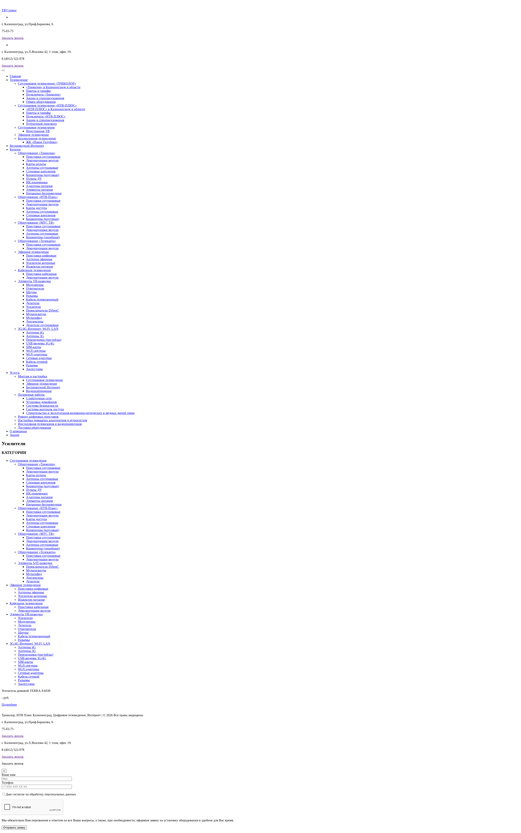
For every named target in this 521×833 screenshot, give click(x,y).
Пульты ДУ (34, 178)
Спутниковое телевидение (36, 127)
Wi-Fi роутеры (36, 350)
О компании (18, 431)
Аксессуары (34, 369)
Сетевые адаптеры (39, 358)
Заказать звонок (13, 38)
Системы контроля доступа (45, 409)
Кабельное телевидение (34, 270)
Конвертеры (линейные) (43, 237)
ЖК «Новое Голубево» (42, 142)
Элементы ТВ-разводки (34, 281)
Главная (15, 76)
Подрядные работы (31, 394)
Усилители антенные (40, 263)
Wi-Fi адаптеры (36, 354)
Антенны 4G (35, 332)
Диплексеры (34, 321)
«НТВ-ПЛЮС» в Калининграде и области (55, 109)
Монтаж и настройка (32, 376)
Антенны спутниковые (42, 167)
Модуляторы (35, 285)
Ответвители (35, 288)
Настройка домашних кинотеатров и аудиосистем (52, 420)
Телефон (7, 782)
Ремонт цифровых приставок (38, 416)
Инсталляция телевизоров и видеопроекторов (50, 424)
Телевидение (19, 80)
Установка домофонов (41, 402)
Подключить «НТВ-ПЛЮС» (46, 116)
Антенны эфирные (39, 259)
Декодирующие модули (42, 160)
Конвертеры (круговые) (42, 175)
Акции (14, 435)
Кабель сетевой (36, 361)
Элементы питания (39, 189)
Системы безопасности (42, 405)
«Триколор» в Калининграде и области (53, 87)
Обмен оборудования (41, 102)
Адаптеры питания (39, 186)
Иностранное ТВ (38, 131)
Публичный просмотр (41, 123)
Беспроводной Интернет (27, 145)
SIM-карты (33, 347)
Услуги (15, 372)
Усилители (33, 307)
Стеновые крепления (40, 171)
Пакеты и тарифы (38, 91)
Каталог (15, 149)
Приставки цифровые (41, 255)
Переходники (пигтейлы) (43, 339)
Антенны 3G (35, 336)
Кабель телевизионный (42, 299)
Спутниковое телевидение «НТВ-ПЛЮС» (47, 105)
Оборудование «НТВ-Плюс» (38, 197)
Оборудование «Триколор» (36, 153)
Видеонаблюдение (39, 391)
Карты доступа (36, 208)
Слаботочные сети (39, 398)
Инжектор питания (39, 266)
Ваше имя (8, 774)
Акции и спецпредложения (45, 98)
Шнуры (31, 292)
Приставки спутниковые (43, 156)
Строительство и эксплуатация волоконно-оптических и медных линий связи (80, 413)
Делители (32, 303)
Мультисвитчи (36, 314)
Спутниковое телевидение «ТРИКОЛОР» (47, 83)
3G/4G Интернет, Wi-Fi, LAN (38, 328)
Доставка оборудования (34, 427)
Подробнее (9, 704)
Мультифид (34, 317)
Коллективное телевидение (37, 138)
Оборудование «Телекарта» (37, 241)
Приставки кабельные (41, 274)
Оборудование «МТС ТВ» (36, 222)
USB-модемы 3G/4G (40, 343)
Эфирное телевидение (33, 134)
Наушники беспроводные (44, 193)
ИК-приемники (37, 182)
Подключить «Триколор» (43, 94)
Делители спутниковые (42, 325)
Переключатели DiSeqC (42, 310)
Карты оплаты (36, 164)
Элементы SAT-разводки (35, 563)
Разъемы (32, 296)
